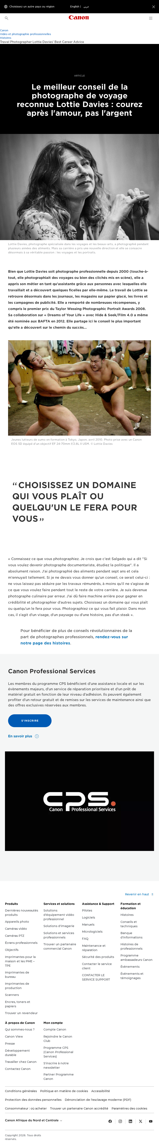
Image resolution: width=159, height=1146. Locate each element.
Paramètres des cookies (129, 1108)
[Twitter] (141, 1121)
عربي (86, 6)
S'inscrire (30, 720)
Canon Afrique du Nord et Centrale (32, 1120)
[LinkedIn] (130, 1121)
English (74, 6)
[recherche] (6, 18)
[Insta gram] (120, 1121)
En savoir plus (20, 736)
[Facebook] (110, 1121)
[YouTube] (151, 1121)
